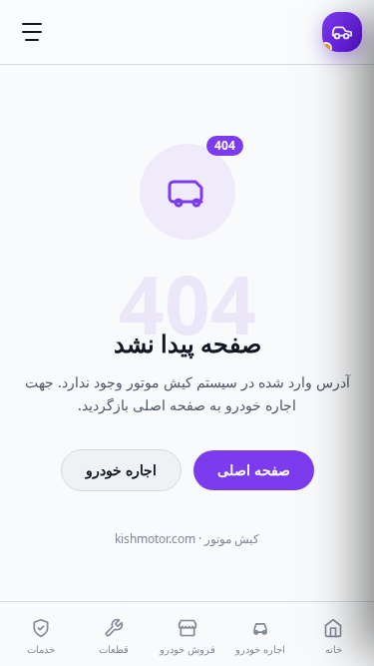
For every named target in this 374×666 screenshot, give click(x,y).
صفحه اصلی (253, 469)
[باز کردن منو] (32, 32)
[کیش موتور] (342, 32)
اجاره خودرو (121, 469)
